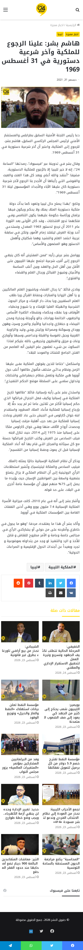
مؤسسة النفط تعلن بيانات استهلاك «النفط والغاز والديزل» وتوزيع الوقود (22, 711)
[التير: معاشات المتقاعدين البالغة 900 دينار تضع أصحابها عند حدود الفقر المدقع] (20, 844)
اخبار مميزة (57, 25)
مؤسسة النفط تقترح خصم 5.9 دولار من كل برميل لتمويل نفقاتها (64, 763)
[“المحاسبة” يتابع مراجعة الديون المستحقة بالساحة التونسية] (61, 844)
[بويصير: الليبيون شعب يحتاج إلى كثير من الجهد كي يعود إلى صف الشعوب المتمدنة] (61, 690)
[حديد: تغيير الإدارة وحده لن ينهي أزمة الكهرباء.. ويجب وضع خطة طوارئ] (20, 794)
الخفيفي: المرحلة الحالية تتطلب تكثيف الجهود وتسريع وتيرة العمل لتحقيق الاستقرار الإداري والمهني (61, 657)
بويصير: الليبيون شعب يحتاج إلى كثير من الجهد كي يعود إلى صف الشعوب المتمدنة (61, 713)
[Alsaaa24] (41, 9)
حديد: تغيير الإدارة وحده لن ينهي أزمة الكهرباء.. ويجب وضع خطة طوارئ (21, 813)
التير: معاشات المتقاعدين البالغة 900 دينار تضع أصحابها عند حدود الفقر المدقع (20, 865)
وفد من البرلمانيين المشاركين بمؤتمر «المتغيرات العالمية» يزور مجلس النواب (20, 765)
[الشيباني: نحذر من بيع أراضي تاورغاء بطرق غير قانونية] (20, 631)
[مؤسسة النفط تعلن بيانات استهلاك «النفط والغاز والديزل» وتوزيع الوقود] (20, 690)
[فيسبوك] (71, 583)
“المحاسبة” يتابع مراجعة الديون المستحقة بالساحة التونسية (61, 863)
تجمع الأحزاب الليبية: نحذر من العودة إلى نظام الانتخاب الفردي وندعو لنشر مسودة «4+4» (61, 815)
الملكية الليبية (60, 567)
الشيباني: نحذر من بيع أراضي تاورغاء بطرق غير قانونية (20, 651)
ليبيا (60, 34)
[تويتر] (60, 583)
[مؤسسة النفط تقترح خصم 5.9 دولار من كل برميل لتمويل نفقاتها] (61, 744)
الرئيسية (71, 25)
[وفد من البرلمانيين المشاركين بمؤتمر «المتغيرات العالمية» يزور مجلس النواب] (20, 744)
